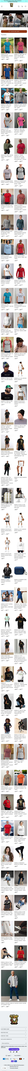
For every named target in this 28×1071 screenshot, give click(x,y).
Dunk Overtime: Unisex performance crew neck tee (7, 453)
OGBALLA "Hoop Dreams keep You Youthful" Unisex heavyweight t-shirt (20, 157)
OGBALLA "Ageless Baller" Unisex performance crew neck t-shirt (6, 427)
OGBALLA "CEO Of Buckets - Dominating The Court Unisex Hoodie (20, 685)
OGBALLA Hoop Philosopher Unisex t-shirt (20, 306)
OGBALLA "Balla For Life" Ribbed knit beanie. (20, 427)
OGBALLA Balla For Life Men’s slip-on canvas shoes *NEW (19, 889)
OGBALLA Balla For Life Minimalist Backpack (6, 506)
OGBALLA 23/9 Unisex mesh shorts (20, 530)
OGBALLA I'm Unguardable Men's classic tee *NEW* (6, 788)
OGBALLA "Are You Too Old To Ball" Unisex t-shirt (6, 106)
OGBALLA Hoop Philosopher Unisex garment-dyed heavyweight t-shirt (20, 207)
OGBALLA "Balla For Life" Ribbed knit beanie (20, 355)
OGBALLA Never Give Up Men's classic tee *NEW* (7, 207)
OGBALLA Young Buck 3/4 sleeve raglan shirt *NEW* (20, 182)
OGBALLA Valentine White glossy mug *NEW (6, 864)
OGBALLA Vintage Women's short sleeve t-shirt (6, 282)
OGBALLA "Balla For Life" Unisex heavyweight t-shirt (20, 82)
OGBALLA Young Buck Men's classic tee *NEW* (7, 838)
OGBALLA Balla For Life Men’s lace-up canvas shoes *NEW (19, 939)
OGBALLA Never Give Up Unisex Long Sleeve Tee (6, 233)
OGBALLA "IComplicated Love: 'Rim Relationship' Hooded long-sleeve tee (7, 686)
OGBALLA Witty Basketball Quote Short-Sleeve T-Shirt (20, 813)
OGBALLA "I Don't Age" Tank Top (19, 761)
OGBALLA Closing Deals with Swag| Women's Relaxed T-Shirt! (6, 737)
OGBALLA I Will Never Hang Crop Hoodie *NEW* (7, 157)
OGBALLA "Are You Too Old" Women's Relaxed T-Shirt (19, 131)
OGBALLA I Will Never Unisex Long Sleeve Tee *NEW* (20, 106)
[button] (18, 6)
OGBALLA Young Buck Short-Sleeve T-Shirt (7, 181)
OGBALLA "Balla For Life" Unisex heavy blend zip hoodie (6, 712)
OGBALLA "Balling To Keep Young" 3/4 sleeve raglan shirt (7, 355)
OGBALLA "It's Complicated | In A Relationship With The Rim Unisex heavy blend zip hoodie (20, 658)
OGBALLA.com (10, 1065)
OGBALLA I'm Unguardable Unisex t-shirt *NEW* (7, 56)
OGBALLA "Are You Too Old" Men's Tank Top (20, 331)
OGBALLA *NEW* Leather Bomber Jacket (5, 581)
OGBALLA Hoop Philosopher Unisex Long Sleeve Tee (20, 233)
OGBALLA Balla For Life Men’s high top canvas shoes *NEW (7, 913)
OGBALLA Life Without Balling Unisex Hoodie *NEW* (7, 331)
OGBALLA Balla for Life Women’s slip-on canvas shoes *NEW (7, 889)
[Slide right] (26, 1)
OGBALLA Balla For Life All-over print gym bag (20, 506)
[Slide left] (2, 1)
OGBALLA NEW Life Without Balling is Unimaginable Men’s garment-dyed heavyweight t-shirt (7, 480)
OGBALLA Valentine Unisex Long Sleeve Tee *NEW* (20, 282)
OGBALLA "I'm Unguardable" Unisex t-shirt (7, 306)
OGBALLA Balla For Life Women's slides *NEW (7, 939)
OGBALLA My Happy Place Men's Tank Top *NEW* (20, 257)
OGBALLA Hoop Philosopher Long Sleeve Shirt (6, 257)
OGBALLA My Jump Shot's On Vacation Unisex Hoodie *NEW (20, 631)
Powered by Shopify (14, 1068)
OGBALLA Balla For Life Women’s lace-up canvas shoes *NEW (7, 964)
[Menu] (2, 6)
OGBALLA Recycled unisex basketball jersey (19, 403)
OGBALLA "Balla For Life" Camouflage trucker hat (20, 712)
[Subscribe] (26, 1043)
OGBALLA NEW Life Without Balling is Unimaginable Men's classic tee (20, 737)
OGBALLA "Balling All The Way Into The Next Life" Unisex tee (7, 82)
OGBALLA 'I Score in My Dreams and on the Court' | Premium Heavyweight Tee (20, 453)
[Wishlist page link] (25, 6)
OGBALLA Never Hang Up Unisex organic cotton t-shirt (20, 964)
